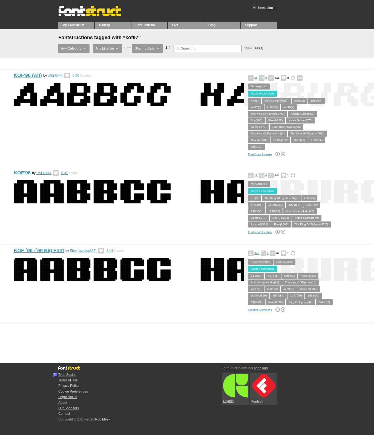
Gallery (104, 25)
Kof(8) (254, 100)
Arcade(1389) (259, 224)
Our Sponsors (68, 408)
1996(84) (316, 100)
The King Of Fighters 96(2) (281, 198)
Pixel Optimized (260, 261)
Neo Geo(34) (259, 140)
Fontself (257, 402)
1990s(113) (280, 140)
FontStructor (145, 25)
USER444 (55, 75)
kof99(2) (289, 107)
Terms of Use (68, 380)
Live (175, 25)
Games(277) (258, 126)
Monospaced (259, 86)
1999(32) (256, 146)
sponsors (261, 368)
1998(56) (317, 140)
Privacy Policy (68, 386)
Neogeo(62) (308, 275)
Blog (211, 25)
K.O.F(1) (272, 275)
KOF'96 (22, 172)
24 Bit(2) (256, 275)
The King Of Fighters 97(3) (267, 113)
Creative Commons (260, 309)
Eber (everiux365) (83, 251)
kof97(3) (256, 107)
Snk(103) (256, 120)
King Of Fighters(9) (276, 100)
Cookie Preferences (73, 391)
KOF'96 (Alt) (28, 75)
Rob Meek (102, 419)
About (62, 403)
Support (251, 25)
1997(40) (299, 140)
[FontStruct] (95, 15)
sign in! (272, 8)
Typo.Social (67, 375)
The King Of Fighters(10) (300, 282)
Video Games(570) (300, 120)
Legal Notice (67, 397)
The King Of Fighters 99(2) (307, 133)
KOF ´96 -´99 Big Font (39, 250)
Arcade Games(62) (302, 113)
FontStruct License (260, 154)
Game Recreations (262, 93)
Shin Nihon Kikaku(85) (286, 126)
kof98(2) (272, 107)
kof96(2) (299, 100)
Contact (64, 414)
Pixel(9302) (275, 120)
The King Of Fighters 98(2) (267, 133)
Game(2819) (259, 295)
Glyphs (228, 401)
